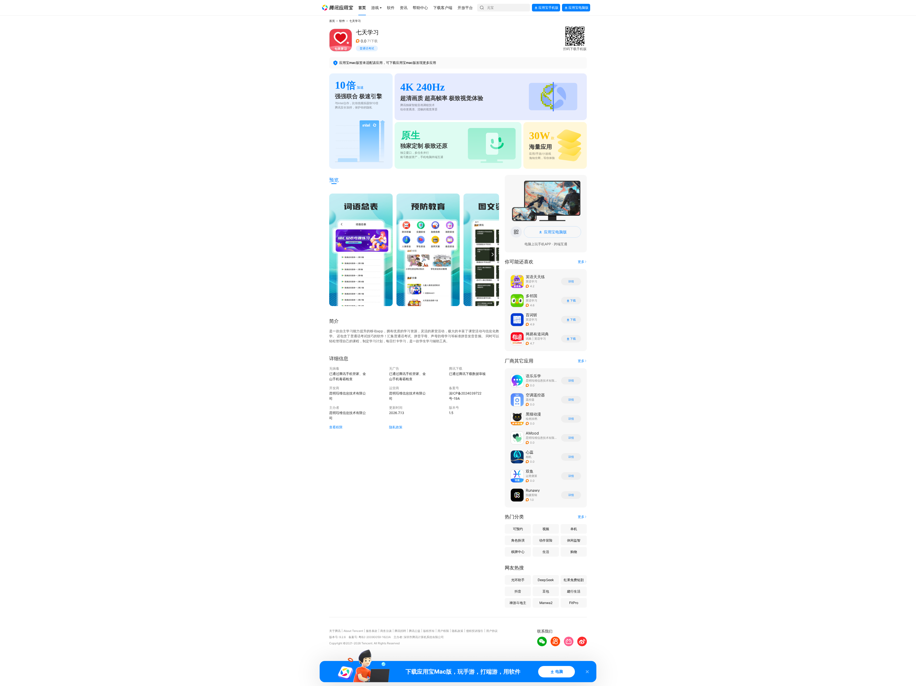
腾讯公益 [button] (414, 631)
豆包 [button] (545, 591)
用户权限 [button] (443, 631)
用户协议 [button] (492, 631)
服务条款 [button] (371, 631)
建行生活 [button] (573, 591)
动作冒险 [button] (545, 540)
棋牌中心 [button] (518, 552)
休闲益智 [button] (573, 540)
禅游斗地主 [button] (518, 603)
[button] (337, 7)
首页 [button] (332, 21)
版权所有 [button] (429, 631)
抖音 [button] (518, 591)
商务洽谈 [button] (386, 631)
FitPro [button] (573, 603)
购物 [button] (573, 552)
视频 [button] (545, 529)
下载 (573, 300)
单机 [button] (573, 529)
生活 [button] (545, 552)
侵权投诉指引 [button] (474, 631)
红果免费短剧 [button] (574, 580)
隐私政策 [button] (395, 427)
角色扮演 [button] (518, 540)
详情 (571, 281)
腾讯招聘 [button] (400, 631)
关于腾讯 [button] (335, 631)
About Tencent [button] (353, 631)
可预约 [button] (518, 529)
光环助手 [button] (518, 580)
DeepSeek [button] (546, 580)
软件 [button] (342, 21)
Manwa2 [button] (545, 603)
